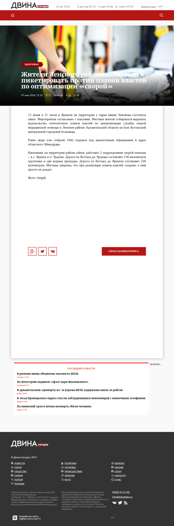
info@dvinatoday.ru (122, 497)
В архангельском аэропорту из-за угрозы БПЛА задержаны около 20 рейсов (70, 390)
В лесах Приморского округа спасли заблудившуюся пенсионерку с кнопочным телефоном (81, 398)
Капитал (119, 463)
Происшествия (73, 472)
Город (18, 467)
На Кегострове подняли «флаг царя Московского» (53, 382)
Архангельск (148, 6)
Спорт (118, 472)
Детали (18, 480)
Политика (70, 463)
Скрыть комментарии (123, 251)
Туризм (18, 476)
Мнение (119, 467)
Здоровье (70, 467)
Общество (20, 472)
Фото (68, 480)
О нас (118, 480)
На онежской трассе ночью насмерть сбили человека (54, 406)
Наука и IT (120, 476)
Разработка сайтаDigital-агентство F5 (30, 517)
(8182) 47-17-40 (120, 492)
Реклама (19, 484)
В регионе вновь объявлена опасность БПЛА (47, 373)
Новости (19, 463)
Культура (70, 476)
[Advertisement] (87, 213)
